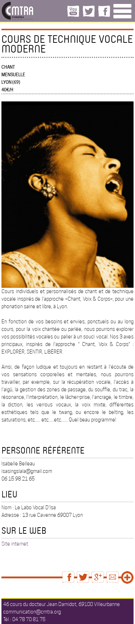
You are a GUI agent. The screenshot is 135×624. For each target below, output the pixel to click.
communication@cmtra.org (32, 612)
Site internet (14, 544)
